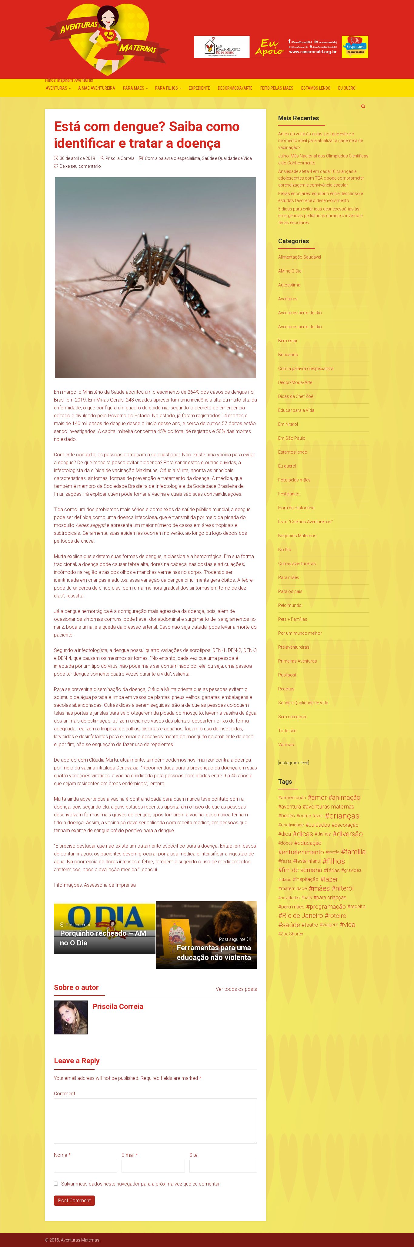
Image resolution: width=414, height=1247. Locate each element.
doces (287, 843)
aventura (291, 807)
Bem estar (288, 340)
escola (333, 852)
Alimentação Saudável (299, 257)
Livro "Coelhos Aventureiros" (305, 521)
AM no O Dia (290, 271)
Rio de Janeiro (302, 915)
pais (308, 897)
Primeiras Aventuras (297, 661)
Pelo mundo (290, 605)
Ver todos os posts (236, 989)
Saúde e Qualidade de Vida (227, 158)
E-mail (130, 1155)
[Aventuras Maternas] (107, 39)
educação (310, 843)
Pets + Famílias (292, 619)
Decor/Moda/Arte (235, 88)
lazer (331, 879)
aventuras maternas (330, 806)
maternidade (294, 888)
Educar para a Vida (296, 410)
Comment (64, 1093)
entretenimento (303, 852)
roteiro (337, 915)
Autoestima (289, 285)
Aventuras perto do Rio (300, 312)
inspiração (307, 879)
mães (321, 888)
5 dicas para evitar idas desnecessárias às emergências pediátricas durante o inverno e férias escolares (320, 216)
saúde (291, 924)
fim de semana (302, 870)
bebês (288, 816)
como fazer (311, 816)
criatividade (292, 825)
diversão (350, 834)
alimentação (293, 797)
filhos (336, 861)
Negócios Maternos (297, 535)
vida (350, 924)
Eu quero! (347, 88)
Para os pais (290, 591)
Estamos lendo (315, 88)
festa (286, 861)
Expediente (199, 88)
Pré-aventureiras (293, 647)
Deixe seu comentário (80, 166)
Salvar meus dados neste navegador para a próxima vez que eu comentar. (141, 1184)
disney (324, 834)
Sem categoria (292, 716)
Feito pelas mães (276, 88)
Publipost (287, 675)
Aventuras (56, 88)
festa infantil (308, 861)
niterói (345, 888)
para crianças (331, 898)
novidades (290, 897)
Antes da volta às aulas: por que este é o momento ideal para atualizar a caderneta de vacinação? (320, 140)
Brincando (288, 354)
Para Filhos (166, 88)
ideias (286, 879)
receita (358, 906)
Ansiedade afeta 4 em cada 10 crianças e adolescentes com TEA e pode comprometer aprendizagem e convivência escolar (321, 178)
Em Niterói (288, 424)
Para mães (133, 88)
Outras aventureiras (297, 563)
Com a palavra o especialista (172, 158)
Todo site (287, 730)
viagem (330, 925)
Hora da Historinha (296, 507)
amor (319, 797)
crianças (344, 815)
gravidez (353, 870)
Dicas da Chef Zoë (295, 396)
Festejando (288, 493)
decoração (347, 825)
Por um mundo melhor (300, 633)
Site (193, 1155)
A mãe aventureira (96, 88)
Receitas (286, 688)
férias (333, 870)
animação (346, 797)
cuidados (319, 825)
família (355, 852)
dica (286, 834)
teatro (311, 925)
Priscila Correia (120, 158)
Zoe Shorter (292, 933)
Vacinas (286, 744)
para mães (293, 907)
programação (328, 906)
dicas (305, 834)
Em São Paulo (291, 438)
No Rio (284, 549)
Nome (62, 1155)
